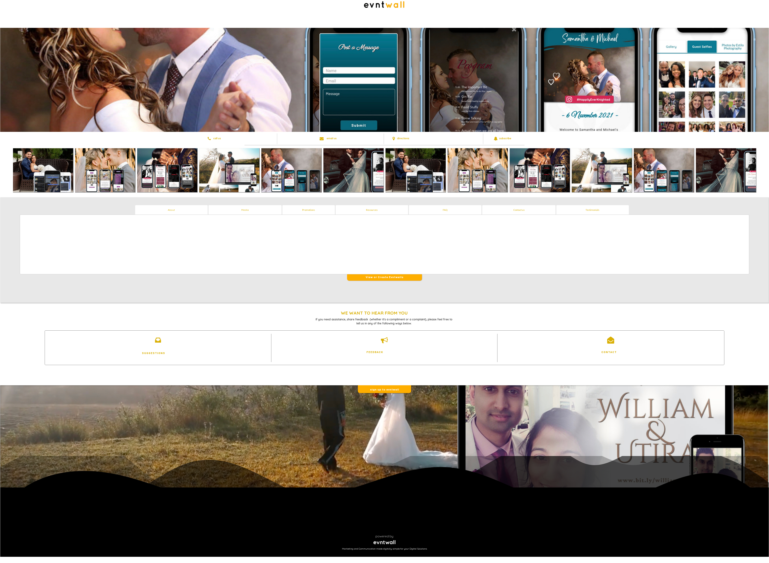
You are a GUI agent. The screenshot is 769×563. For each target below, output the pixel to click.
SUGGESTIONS (153, 353)
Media (245, 209)
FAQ (445, 209)
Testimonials (592, 209)
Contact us (519, 209)
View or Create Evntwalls (385, 277)
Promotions (308, 209)
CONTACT (609, 352)
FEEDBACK (374, 352)
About (171, 209)
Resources (372, 209)
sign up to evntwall (384, 389)
